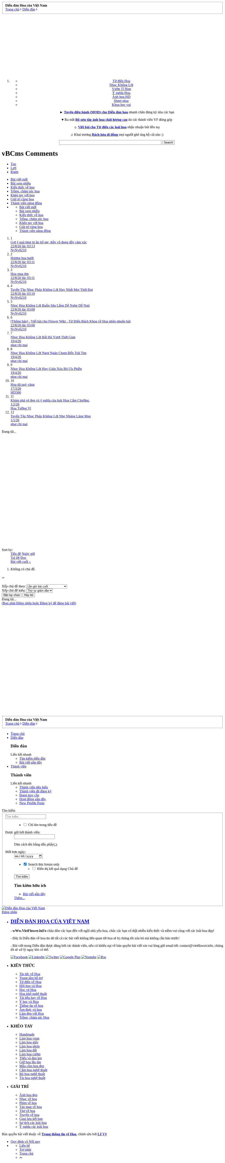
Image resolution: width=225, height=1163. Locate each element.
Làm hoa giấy (28, 1042)
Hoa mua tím (20, 274)
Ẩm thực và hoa (30, 1009)
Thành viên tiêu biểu (33, 787)
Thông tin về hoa (31, 1005)
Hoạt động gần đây (32, 799)
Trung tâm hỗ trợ (31, 978)
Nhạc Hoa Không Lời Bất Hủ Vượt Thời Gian (43, 337)
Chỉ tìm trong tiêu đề (42, 825)
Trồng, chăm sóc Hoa (34, 1017)
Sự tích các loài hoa (33, 1123)
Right (14, 172)
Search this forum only (43, 864)
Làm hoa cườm (29, 1054)
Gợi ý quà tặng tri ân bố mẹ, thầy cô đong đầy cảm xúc (49, 242)
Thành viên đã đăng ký (35, 791)
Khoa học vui (121, 105)
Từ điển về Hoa (30, 982)
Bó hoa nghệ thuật (32, 1074)
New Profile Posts (31, 803)
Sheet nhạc (121, 101)
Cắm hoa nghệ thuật (33, 1070)
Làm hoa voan (29, 1038)
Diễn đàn (17, 737)
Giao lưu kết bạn (31, 1119)
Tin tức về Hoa (29, 974)
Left (13, 168)
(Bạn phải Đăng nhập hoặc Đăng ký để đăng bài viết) (39, 603)
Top (13, 164)
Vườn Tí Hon (121, 89)
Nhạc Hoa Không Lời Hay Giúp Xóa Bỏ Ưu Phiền (46, 369)
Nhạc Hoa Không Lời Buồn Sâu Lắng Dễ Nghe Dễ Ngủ (50, 305)
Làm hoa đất (28, 1050)
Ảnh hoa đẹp (28, 1095)
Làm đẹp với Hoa (31, 1013)
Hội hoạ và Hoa (30, 986)
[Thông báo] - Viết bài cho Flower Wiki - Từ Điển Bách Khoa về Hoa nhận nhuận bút (71, 321)
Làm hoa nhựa (29, 1046)
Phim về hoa (28, 1103)
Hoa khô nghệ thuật (33, 994)
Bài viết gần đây (30, 762)
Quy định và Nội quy (25, 1141)
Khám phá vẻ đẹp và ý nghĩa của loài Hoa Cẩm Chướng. (50, 400)
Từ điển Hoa (121, 81)
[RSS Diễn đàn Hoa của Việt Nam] (101, 957)
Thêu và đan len (30, 1058)
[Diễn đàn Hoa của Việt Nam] (23, 908)
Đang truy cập (29, 795)
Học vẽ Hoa (27, 990)
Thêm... (19, 898)
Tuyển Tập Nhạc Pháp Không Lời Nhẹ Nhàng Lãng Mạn (51, 416)
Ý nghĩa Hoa (121, 93)
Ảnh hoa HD (121, 97)
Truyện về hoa (29, 1115)
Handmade (26, 1034)
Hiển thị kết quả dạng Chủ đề (57, 869)
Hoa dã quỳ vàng (22, 384)
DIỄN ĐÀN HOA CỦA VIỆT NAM (50, 921)
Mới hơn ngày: (15, 852)
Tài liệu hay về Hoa (33, 998)
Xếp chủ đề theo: (13, 586)
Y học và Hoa (29, 1002)
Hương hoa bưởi (22, 258)
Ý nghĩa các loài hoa (33, 1127)
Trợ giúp (25, 1149)
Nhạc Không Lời (121, 85)
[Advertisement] (112, 45)
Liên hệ (24, 1145)
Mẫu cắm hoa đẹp (31, 1066)
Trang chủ (18, 733)
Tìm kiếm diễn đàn (32, 758)
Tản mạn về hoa (30, 1107)
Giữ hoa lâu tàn (30, 1062)
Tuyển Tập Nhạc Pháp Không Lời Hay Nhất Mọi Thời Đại (52, 290)
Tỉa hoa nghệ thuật (32, 1078)
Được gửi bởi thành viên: (22, 832)
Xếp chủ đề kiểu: (13, 590)
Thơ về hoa (27, 1111)
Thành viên (18, 766)
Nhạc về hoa (28, 1099)
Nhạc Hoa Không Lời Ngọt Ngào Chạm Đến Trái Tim (48, 353)
